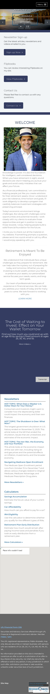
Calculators (11, 491)
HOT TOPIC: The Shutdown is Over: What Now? (24, 422)
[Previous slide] (2, 22)
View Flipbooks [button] (14, 79)
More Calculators (13, 542)
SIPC (10, 637)
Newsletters (11, 399)
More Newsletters (14, 482)
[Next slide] (47, 22)
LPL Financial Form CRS (11, 627)
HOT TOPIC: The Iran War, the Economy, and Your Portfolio (24, 443)
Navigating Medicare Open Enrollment (23, 462)
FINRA (4, 637)
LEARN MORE (25, 298)
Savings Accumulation (15, 496)
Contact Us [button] (12, 106)
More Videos (25, 344)
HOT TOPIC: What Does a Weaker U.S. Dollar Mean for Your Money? (23, 405)
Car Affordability (12, 507)
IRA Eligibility (11, 514)
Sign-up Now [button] (13, 52)
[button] (42, 4)
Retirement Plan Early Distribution (21, 525)
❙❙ (27, 26)
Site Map (4, 683)
